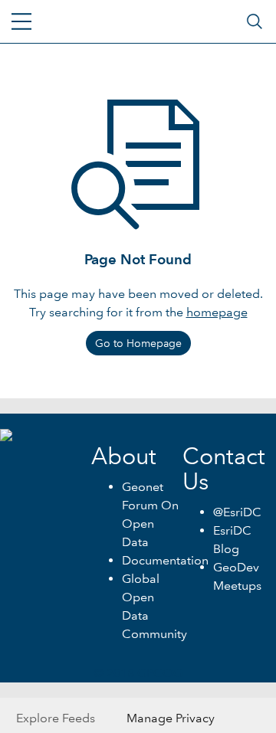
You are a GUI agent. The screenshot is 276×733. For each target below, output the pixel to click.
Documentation (165, 560)
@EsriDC (237, 512)
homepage (217, 312)
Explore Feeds (55, 718)
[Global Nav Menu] (21, 21)
